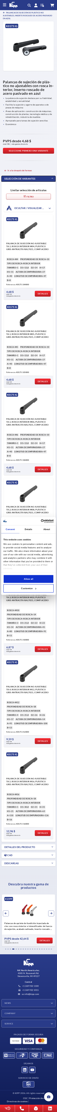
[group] (28, 920)
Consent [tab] (10, 529)
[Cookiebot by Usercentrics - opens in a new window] (41, 521)
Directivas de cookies (17, 1101)
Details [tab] (28, 529)
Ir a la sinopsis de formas (20, 170)
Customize (27, 588)
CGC (25, 1098)
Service (9, 1023)
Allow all (28, 579)
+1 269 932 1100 (30, 986)
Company (10, 1013)
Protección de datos (39, 1098)
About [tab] (46, 529)
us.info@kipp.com (30, 994)
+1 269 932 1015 (30, 990)
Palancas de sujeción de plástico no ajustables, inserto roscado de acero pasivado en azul (27, 15)
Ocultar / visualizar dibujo (32, 208)
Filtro (30, 197)
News (8, 1003)
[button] (5, 949)
